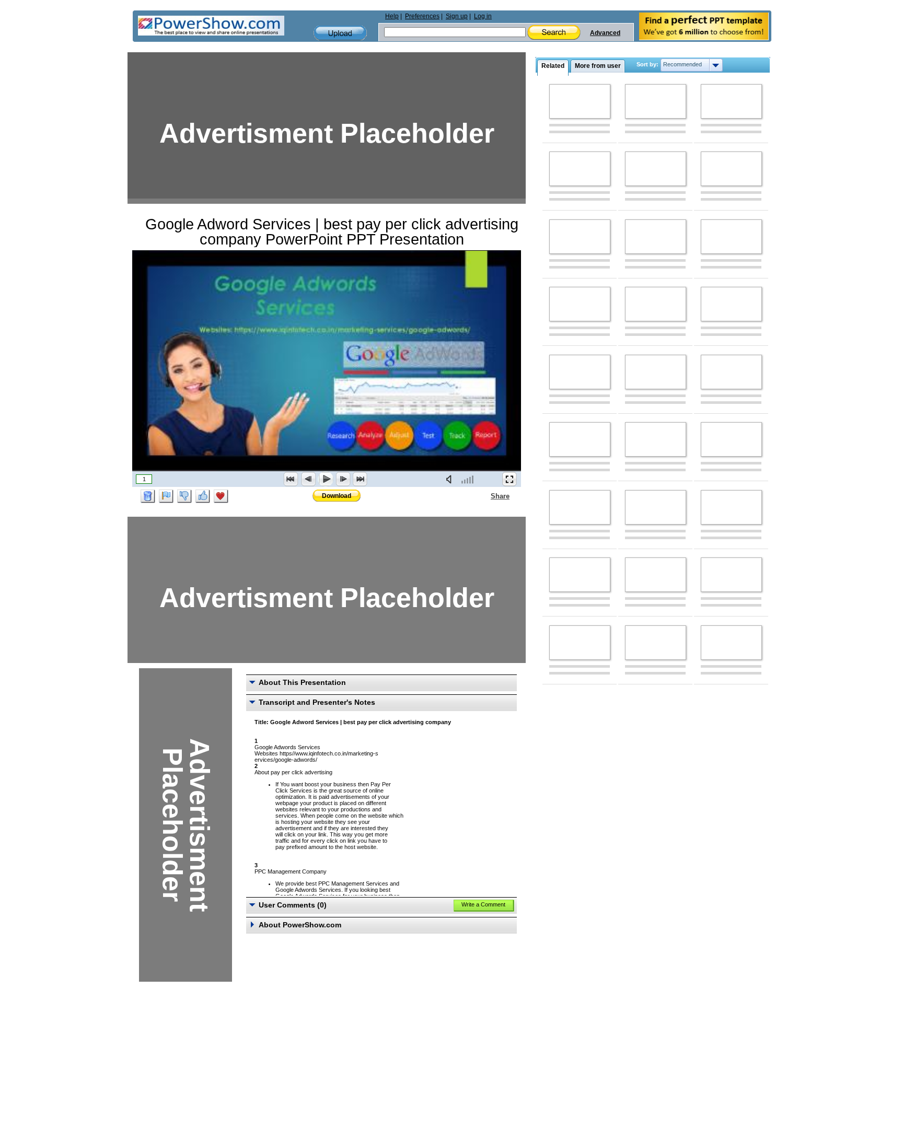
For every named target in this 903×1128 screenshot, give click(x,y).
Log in (483, 16)
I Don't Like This (184, 496)
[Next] (343, 479)
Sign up (457, 16)
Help (392, 16)
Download (336, 495)
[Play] (325, 479)
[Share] (484, 496)
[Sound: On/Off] (451, 479)
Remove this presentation (148, 496)
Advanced (605, 33)
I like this (202, 496)
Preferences (422, 16)
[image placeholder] (579, 101)
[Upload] (340, 33)
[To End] (360, 479)
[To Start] (291, 479)
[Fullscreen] (509, 479)
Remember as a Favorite (221, 496)
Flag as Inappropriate (166, 496)
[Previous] (308, 479)
